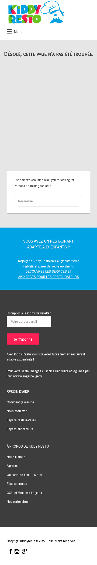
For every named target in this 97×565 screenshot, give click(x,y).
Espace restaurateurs (21, 420)
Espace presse (17, 483)
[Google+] (25, 551)
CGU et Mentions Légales (24, 492)
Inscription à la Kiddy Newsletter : (29, 313)
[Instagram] (17, 551)
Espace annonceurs (20, 429)
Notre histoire (16, 457)
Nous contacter (17, 411)
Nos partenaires (18, 501)
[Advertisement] (48, 119)
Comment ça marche (20, 402)
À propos (12, 465)
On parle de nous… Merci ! (25, 475)
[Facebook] (10, 551)
